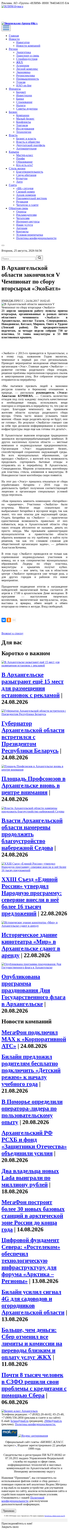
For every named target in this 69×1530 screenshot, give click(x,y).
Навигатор (23, 42)
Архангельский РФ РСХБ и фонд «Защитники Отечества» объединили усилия (34, 1142)
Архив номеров (26, 195)
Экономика (23, 72)
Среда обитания (26, 175)
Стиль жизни (17, 168)
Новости (14, 39)
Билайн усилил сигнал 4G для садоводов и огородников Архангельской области (32, 1302)
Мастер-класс (24, 155)
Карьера (14, 151)
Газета (13, 185)
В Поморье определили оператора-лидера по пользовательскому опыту (32, 1111)
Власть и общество (28, 141)
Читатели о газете (27, 204)
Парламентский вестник (31, 198)
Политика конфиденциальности (36, 238)
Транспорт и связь (27, 55)
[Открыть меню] (6, 28)
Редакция (22, 201)
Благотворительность (29, 171)
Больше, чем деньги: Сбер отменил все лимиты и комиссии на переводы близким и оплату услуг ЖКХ (31, 1343)
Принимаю (9, 1511)
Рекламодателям (26, 214)
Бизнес (13, 112)
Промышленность (27, 78)
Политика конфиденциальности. (35, 1424)
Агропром (22, 65)
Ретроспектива (25, 75)
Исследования (25, 128)
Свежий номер (25, 191)
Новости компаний (28, 45)
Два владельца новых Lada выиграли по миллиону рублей (30, 1178)
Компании (22, 115)
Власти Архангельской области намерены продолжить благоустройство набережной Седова (32, 834)
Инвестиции (24, 95)
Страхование (24, 102)
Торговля (22, 125)
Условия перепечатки (29, 234)
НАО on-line (23, 85)
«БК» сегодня (24, 188)
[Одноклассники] (9, 620)
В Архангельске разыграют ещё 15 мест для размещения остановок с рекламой (32, 684)
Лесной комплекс (27, 68)
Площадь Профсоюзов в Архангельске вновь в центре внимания (33, 785)
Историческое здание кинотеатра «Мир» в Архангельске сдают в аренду (30, 944)
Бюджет (21, 92)
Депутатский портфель (30, 145)
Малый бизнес (25, 118)
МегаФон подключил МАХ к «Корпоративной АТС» (33, 1039)
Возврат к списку (12, 633)
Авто (19, 181)
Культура (21, 178)
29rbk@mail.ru (53, 1421)
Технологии (23, 131)
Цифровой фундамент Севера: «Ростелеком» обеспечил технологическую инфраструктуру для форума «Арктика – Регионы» (30, 1260)
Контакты (22, 231)
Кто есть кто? (24, 165)
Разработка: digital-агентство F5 (55, 1516)
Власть (13, 135)
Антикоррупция (26, 148)
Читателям (22, 218)
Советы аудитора (27, 108)
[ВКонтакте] (3, 620)
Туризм (20, 82)
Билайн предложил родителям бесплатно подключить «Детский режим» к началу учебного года (31, 1070)
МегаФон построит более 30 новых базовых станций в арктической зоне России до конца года (33, 1216)
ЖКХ (19, 62)
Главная (14, 35)
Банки (20, 98)
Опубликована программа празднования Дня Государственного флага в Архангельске (33, 990)
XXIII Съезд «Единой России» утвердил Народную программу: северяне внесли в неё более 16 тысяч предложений (31, 896)
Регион (13, 49)
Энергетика (23, 52)
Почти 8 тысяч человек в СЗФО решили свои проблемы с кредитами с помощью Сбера (34, 1385)
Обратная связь (18, 208)
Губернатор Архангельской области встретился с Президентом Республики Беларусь (32, 737)
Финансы (15, 88)
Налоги (21, 105)
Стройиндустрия (26, 58)
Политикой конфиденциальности (22, 1499)
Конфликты (23, 122)
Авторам (21, 228)
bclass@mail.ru (20, 1421)
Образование (24, 161)
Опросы (21, 211)
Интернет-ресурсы (28, 221)
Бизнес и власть (26, 138)
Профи (20, 158)
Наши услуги (24, 224)
